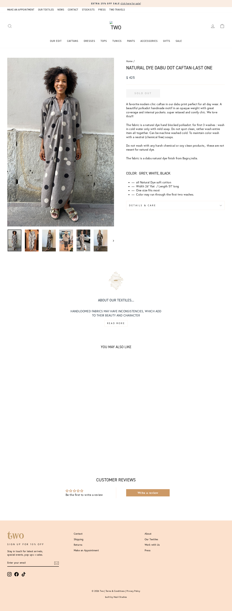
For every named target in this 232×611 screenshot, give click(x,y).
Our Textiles (46, 9)
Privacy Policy (133, 591)
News (60, 9)
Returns (78, 544)
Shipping (79, 539)
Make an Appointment (20, 9)
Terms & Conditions (115, 591)
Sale (179, 41)
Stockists (88, 9)
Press (102, 9)
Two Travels (117, 9)
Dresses (89, 41)
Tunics (117, 41)
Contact (73, 9)
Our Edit (56, 41)
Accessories (149, 41)
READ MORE (116, 323)
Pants (131, 41)
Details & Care (142, 205)
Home (129, 61)
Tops (104, 41)
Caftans (72, 41)
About (148, 533)
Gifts (166, 41)
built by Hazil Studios (116, 597)
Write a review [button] (148, 493)
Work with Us (152, 544)
